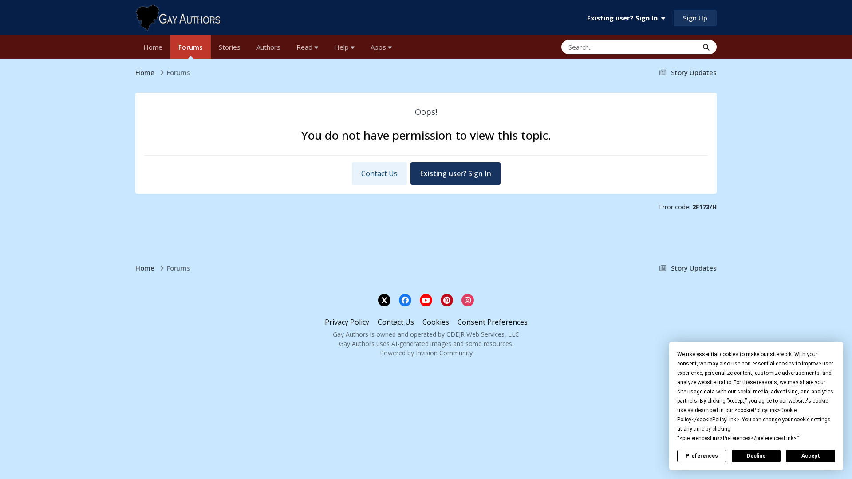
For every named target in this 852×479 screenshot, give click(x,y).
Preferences (702, 456)
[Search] (706, 47)
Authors (268, 47)
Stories (230, 47)
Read (305, 47)
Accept (810, 456)
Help (342, 47)
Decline (756, 456)
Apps (379, 47)
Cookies (435, 322)
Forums (190, 47)
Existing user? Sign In (624, 17)
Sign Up (695, 17)
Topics (675, 47)
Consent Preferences (493, 322)
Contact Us (379, 173)
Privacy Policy (347, 322)
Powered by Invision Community (426, 353)
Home (152, 47)
